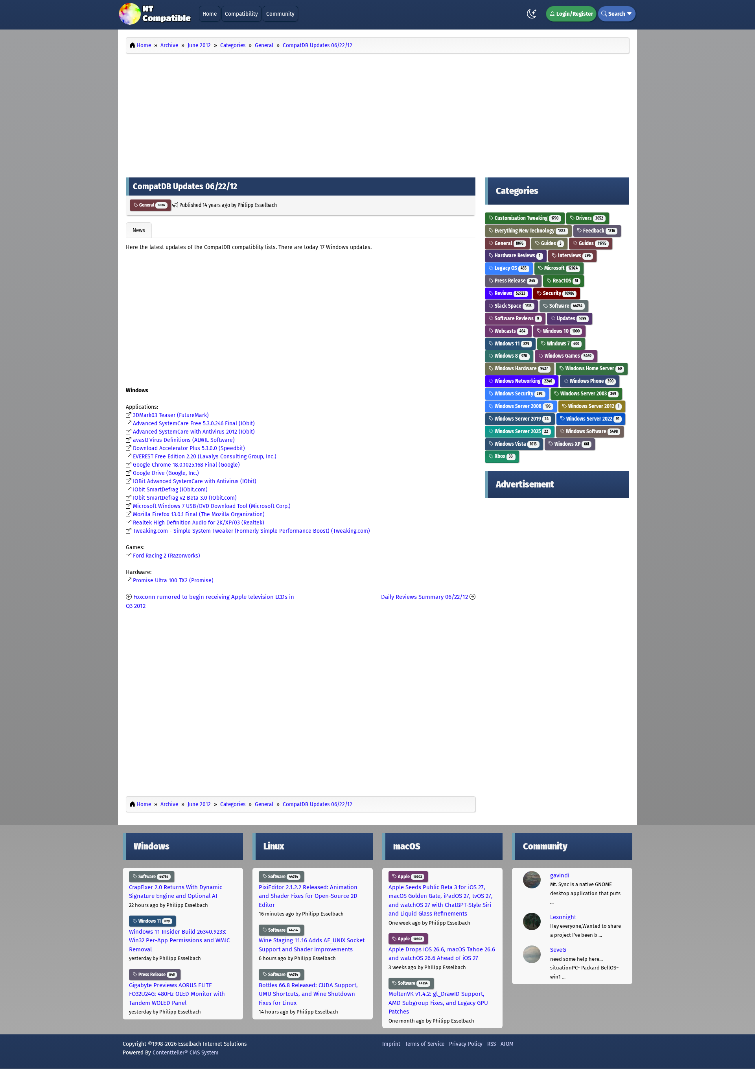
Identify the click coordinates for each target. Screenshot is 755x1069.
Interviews (574, 255)
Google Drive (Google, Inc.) (166, 473)
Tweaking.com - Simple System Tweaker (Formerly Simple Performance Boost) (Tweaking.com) (251, 531)
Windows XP (571, 444)
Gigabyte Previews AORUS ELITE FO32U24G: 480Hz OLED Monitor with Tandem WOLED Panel (177, 994)
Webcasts (509, 331)
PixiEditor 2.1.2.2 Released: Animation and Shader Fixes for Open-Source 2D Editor (308, 896)
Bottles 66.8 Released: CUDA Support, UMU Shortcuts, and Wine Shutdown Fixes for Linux (308, 994)
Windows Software (591, 431)
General (151, 205)
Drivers (589, 218)
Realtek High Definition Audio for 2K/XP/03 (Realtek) (198, 522)
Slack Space (513, 306)
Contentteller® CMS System (186, 1052)
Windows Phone (591, 381)
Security (558, 293)
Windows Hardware (521, 368)
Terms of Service (424, 1043)
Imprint (391, 1043)
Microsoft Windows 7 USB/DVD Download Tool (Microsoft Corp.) (212, 506)
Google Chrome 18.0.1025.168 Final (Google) (186, 465)
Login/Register (574, 13)
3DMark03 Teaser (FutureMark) (171, 415)
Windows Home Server (593, 368)
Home (210, 13)
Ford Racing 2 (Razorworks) (166, 555)
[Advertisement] (377, 113)
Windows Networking (523, 381)
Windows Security (518, 394)
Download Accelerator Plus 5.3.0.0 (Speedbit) (189, 448)
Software (565, 306)
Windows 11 (511, 344)
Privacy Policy (465, 1043)
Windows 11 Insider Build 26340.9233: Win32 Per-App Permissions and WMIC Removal (179, 940)
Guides (551, 243)
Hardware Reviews (517, 255)
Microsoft (560, 268)
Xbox (503, 456)
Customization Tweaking (526, 218)
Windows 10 (561, 331)
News (139, 230)
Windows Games (567, 356)
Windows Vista (515, 444)
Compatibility (241, 13)
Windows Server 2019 (521, 419)
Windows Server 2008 (522, 406)
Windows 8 (510, 356)
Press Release (514, 281)
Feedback (598, 231)
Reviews (509, 293)
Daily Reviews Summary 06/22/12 (424, 596)
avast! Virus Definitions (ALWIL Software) (184, 440)
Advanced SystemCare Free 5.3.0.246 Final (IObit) (194, 423)
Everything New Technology (529, 231)
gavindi (559, 875)
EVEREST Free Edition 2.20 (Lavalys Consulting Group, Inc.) (204, 456)
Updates (571, 318)
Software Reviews (516, 318)
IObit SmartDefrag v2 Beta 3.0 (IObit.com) (185, 498)
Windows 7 (562, 344)
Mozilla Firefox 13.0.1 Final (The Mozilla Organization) (199, 514)
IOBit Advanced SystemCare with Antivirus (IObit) (194, 481)
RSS (491, 1043)
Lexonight (563, 917)
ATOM (507, 1043)
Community (280, 13)
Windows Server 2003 (587, 394)
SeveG (558, 949)
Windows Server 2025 (521, 431)
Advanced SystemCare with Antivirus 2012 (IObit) (194, 431)
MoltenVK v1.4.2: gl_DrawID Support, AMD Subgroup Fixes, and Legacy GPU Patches (438, 1002)
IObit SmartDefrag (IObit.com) (170, 489)
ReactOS (565, 281)
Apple (409, 876)
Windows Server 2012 (593, 406)
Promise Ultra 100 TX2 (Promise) (173, 580)
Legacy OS (510, 268)
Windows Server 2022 (592, 419)
